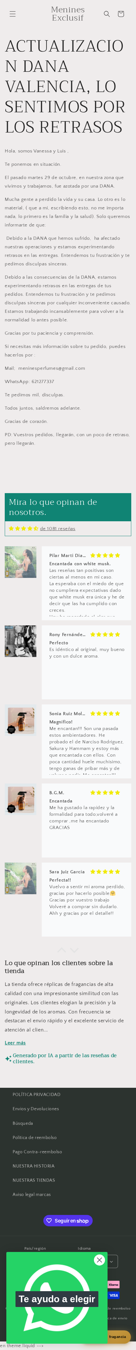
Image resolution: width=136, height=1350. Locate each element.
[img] (24, 528)
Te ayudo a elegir (57, 1299)
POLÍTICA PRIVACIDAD (36, 1094)
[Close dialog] (99, 1260)
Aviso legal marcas (32, 1194)
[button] (13, 14)
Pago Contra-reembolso (37, 1152)
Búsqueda (23, 1123)
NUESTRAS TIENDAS (34, 1180)
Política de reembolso (35, 1137)
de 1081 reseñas (58, 528)
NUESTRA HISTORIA (34, 1166)
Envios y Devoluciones (36, 1109)
